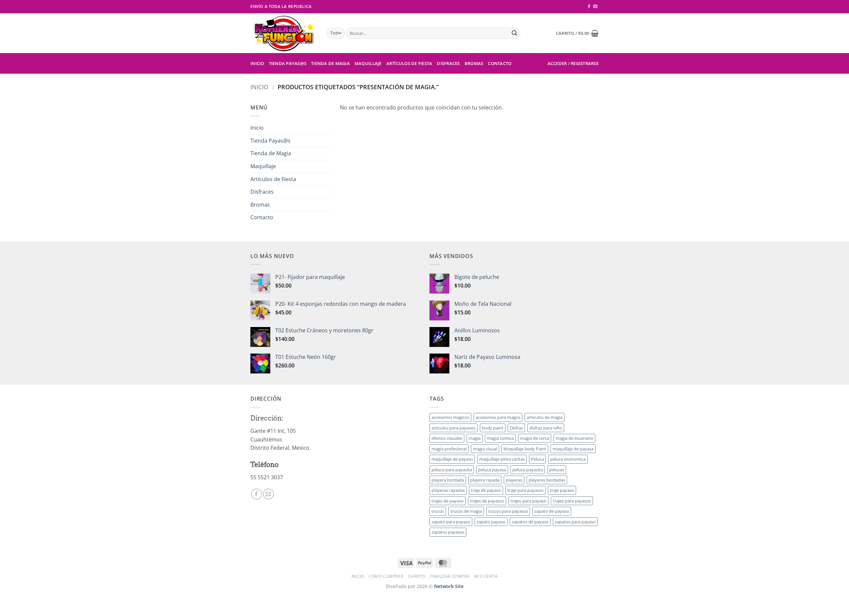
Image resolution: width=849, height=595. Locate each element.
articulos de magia (544, 417)
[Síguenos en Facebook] (589, 6)
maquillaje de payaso (452, 459)
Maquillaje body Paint (524, 449)
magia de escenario (574, 438)
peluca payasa (492, 470)
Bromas (474, 63)
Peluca (537, 459)
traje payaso (562, 490)
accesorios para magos (498, 417)
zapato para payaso (450, 522)
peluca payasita (527, 470)
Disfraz (516, 428)
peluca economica (568, 459)
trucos (437, 511)
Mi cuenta (486, 576)
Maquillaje (368, 63)
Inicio (257, 63)
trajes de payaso (447, 501)
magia (475, 438)
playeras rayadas (448, 490)
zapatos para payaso (575, 522)
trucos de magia (466, 511)
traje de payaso (486, 490)
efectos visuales (446, 438)
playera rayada (484, 480)
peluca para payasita (451, 470)
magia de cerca (534, 438)
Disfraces (448, 63)
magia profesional (449, 449)
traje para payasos (525, 490)
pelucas (556, 470)
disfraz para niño (545, 428)
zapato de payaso (551, 511)
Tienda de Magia (330, 63)
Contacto (499, 63)
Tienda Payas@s (288, 63)
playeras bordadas (547, 480)
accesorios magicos (450, 417)
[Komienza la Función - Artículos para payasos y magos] (283, 33)
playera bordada (447, 480)
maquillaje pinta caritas (502, 459)
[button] (577, 33)
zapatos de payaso (530, 522)
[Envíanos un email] (595, 6)
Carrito (416, 576)
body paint (492, 428)
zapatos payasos (447, 532)
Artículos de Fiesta (409, 63)
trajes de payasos (487, 501)
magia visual (485, 449)
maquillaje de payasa (573, 449)
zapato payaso (491, 522)
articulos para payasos (453, 428)
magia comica (500, 438)
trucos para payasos (508, 511)
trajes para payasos (572, 501)
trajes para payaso (528, 501)
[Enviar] (514, 33)
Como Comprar (386, 576)
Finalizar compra (450, 576)
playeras (514, 480)
